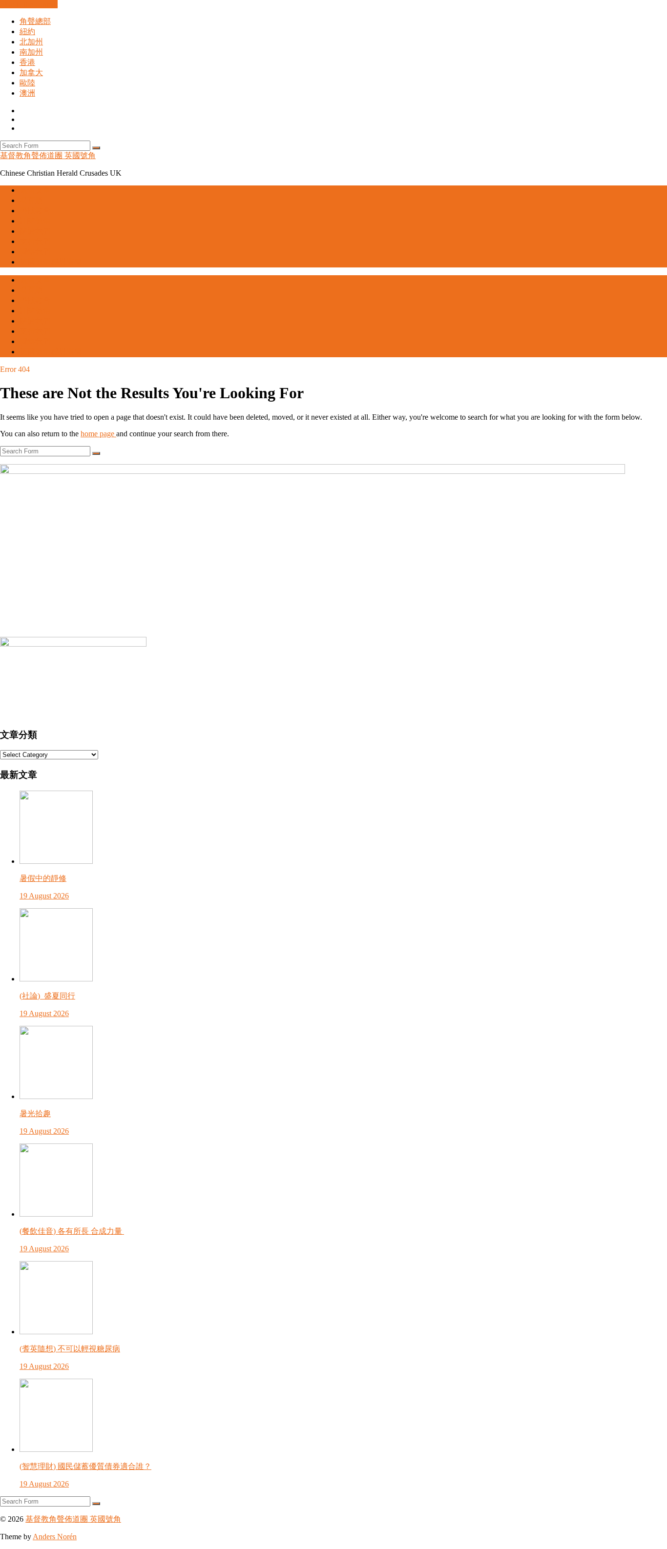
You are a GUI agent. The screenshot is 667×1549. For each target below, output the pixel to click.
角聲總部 (35, 21)
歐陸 (27, 83)
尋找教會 (35, 210)
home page (98, 433)
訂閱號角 (35, 221)
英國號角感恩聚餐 (51, 262)
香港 (27, 62)
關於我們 (35, 231)
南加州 (31, 52)
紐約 (27, 31)
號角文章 (35, 190)
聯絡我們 (35, 251)
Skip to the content (29, 4)
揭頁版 (31, 200)
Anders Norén (55, 1536)
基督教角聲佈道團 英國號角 (48, 155)
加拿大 (31, 72)
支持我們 (35, 241)
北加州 (31, 42)
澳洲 (27, 93)
